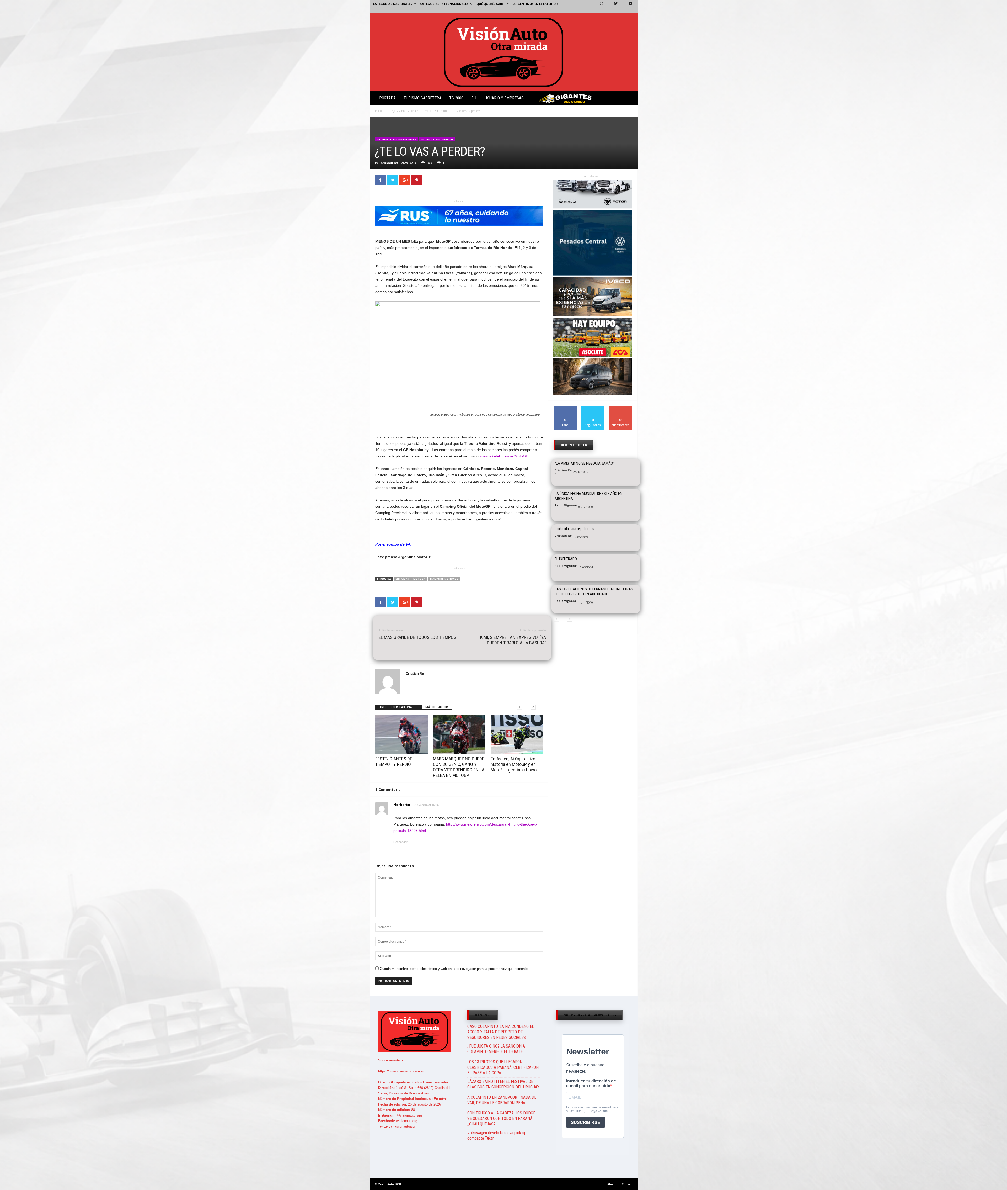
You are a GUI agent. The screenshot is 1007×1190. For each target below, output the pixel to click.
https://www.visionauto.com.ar (401, 1071)
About (611, 1184)
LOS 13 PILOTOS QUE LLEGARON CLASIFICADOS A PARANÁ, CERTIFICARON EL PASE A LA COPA (503, 1067)
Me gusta (565, 408)
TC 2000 (456, 98)
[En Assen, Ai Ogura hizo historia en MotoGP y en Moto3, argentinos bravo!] (517, 734)
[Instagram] (598, 6)
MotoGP (419, 578)
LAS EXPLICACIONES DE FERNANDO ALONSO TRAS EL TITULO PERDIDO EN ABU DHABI (594, 591)
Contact (627, 1184)
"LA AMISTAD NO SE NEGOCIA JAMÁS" (584, 463)
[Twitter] (613, 6)
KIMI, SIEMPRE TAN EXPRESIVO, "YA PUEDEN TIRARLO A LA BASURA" (513, 640)
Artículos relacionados (398, 707)
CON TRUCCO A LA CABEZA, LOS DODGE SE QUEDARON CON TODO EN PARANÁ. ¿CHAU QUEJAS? (501, 1118)
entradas (402, 578)
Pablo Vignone (566, 505)
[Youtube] (627, 6)
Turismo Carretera (422, 98)
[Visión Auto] (504, 52)
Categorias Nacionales (392, 4)
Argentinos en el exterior (535, 4)
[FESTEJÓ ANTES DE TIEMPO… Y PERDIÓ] (401, 734)
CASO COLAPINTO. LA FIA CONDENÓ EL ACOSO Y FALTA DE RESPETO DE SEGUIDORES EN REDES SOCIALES (500, 1032)
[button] (629, 99)
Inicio (378, 111)
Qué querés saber (491, 4)
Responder (400, 841)
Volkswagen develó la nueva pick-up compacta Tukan (496, 1135)
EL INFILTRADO (566, 559)
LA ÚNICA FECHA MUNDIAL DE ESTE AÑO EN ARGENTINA (588, 496)
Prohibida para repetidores (574, 528)
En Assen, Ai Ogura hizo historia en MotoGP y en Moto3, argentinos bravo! (514, 764)
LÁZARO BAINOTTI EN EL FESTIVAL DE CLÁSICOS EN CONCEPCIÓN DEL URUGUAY (503, 1084)
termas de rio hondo (444, 578)
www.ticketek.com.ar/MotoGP (504, 456)
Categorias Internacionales (444, 4)
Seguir (592, 408)
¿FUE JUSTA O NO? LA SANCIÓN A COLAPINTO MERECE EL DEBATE (496, 1049)
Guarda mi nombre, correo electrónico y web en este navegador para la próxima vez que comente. (454, 969)
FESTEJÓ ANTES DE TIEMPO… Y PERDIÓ (393, 761)
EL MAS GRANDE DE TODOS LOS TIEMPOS (417, 637)
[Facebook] (584, 6)
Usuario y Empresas (504, 98)
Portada (387, 98)
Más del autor (436, 707)
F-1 (474, 98)
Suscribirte (620, 408)
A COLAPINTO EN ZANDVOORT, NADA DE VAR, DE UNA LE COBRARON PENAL (501, 1100)
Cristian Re (389, 163)
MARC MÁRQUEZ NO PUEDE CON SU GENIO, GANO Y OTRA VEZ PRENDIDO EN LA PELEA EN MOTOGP (458, 767)
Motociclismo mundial (438, 111)
